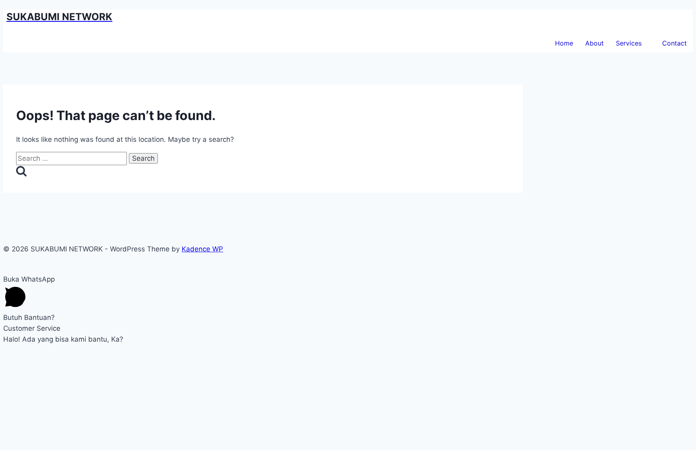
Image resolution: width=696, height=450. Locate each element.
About (594, 43)
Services (629, 43)
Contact (674, 43)
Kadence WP (202, 249)
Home (564, 43)
